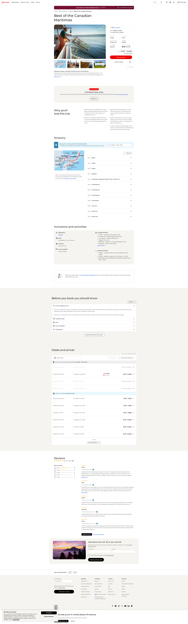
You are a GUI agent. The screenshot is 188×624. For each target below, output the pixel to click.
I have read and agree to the (102, 555)
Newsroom (110, 591)
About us (97, 581)
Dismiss (73, 621)
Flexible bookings (85, 591)
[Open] (73, 461)
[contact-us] (174, 2)
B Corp (123, 581)
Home (55, 11)
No (75, 572)
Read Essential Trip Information (94, 335)
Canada (70, 11)
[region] (30, 616)
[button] (80, 42)
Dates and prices (121, 57)
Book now (94, 98)
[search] (156, 2)
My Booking (84, 581)
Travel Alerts (84, 589)
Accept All (49, 612)
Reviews (110, 589)
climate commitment (70, 178)
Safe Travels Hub (85, 586)
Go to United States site (61, 621)
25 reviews (117, 27)
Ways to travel (25, 2)
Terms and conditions (122, 94)
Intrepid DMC (98, 586)
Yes (70, 572)
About (38, 2)
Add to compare (119, 62)
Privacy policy (98, 591)
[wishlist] (166, 2)
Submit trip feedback (86, 583)
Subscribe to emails (64, 591)
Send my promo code (96, 559)
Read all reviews (87, 534)
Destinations (15, 2)
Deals (32, 2)
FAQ (109, 586)
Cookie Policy (16, 619)
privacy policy (110, 555)
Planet (123, 589)
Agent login (84, 597)
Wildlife (123, 591)
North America (63, 11)
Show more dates (92, 442)
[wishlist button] (130, 62)
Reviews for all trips (98, 534)
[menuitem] (5, 2)
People (123, 586)
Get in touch (111, 581)
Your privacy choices (101, 594)
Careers (96, 589)
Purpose (124, 578)
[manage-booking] (170, 2)
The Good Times (98, 583)
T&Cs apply (62, 588)
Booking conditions (85, 594)
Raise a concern (112, 594)
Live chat (110, 583)
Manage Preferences (49, 616)
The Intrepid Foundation (127, 583)
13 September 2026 (128, 53)
